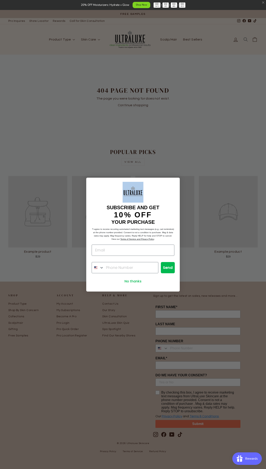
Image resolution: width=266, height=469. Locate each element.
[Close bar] (263, 2)
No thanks (133, 281)
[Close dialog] (174, 183)
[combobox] (98, 267)
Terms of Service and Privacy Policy (137, 239)
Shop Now (141, 4)
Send (168, 267)
